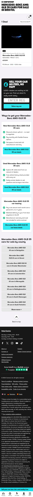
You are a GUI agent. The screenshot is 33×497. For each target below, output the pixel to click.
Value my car (16, 106)
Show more (16, 309)
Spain (20, 394)
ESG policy (15, 384)
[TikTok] (22, 344)
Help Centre (6, 331)
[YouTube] (17, 344)
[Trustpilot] (16, 369)
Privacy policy (23, 384)
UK (5, 394)
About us (4, 349)
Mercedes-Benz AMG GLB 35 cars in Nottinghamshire (16, 288)
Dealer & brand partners (24, 351)
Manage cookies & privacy (20, 381)
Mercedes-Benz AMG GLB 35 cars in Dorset (16, 257)
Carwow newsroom (6, 357)
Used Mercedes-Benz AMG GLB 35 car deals (16, 188)
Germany (12, 394)
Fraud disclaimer (6, 384)
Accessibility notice (6, 389)
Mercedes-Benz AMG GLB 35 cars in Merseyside (16, 280)
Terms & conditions (6, 381)
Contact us (4, 351)
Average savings (6, 417)
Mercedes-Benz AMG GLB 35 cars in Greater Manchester (16, 264)
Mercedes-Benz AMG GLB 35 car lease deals (16, 226)
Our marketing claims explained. (12, 414)
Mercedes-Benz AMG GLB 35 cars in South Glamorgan (16, 296)
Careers (20, 349)
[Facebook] (2, 344)
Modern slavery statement (20, 386)
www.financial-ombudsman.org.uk (13, 466)
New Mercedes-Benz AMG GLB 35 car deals (16, 151)
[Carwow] (7, 2)
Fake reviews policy (6, 386)
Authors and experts (7, 354)
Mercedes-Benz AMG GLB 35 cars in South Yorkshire (16, 303)
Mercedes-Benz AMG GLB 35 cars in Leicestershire (16, 272)
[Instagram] (12, 344)
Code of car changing (19, 389)
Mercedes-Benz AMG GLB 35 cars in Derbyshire (16, 249)
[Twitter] (7, 344)
